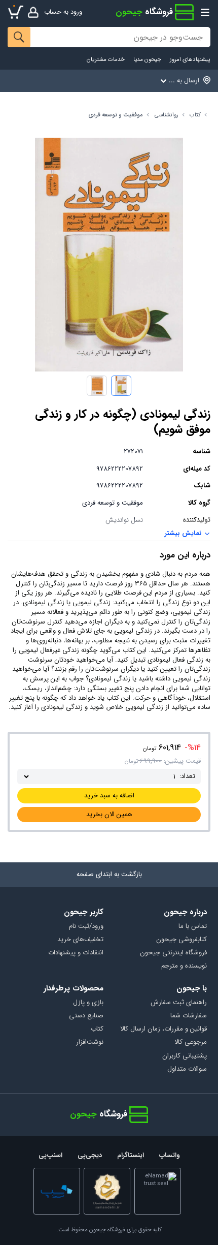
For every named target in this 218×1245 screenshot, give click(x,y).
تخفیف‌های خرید (80, 940)
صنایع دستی (86, 1016)
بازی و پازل (88, 1003)
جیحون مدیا (147, 60)
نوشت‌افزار (89, 1042)
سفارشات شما (188, 1016)
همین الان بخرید (109, 814)
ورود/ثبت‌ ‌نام (86, 926)
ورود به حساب (63, 12)
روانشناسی (166, 115)
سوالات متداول (186, 1069)
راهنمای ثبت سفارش (178, 1003)
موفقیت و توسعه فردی (115, 115)
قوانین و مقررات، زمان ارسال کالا (163, 1029)
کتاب (195, 115)
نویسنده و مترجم (183, 966)
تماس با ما (192, 926)
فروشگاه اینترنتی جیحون (173, 953)
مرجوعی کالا (190, 1042)
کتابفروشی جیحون (181, 940)
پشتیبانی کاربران (184, 1056)
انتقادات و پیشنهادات (75, 953)
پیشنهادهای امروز (190, 60)
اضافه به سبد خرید (109, 795)
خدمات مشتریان (106, 60)
